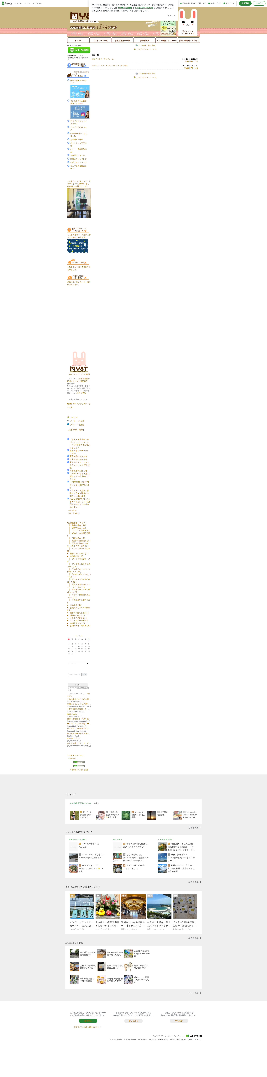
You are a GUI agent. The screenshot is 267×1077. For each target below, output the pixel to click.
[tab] (80, 803)
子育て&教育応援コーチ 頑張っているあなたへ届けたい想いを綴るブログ (79, 709)
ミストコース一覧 (100, 41)
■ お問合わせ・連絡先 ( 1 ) (78, 626)
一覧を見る (72, 510)
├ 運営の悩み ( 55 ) (76, 528)
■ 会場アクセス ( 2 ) (76, 623)
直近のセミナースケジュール (103, 59)
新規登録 (245, 3)
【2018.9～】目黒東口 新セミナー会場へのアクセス (79, 476)
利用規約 (143, 1040)
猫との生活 (117, 839)
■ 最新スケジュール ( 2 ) (77, 554)
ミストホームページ (75, 755)
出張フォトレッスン (78, 162)
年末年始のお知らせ (78, 459)
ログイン (259, 3)
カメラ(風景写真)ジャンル (80, 803)
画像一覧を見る (73, 513)
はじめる (88, 1021)
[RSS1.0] (79, 762)
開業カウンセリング (78, 159)
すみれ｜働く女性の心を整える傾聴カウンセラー (79, 699)
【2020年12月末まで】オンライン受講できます (80, 485)
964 (187, 68)
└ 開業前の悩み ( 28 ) (77, 543)
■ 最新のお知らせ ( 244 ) (77, 613)
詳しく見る (133, 1021)
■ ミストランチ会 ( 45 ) (77, 620)
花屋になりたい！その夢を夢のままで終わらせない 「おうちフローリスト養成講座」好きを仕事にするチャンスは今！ (79, 704)
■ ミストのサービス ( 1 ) (77, 546)
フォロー (78, 685)
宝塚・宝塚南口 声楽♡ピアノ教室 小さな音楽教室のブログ (79, 719)
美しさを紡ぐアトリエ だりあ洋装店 (79, 743)
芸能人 (96, 803)
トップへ (78, 41)
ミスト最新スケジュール (167, 41)
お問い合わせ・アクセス (189, 41)
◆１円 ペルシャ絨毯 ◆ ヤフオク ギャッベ (79, 724)
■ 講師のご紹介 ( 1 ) (76, 615)
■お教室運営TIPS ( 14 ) (76, 523)
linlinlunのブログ (73, 738)
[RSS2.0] (79, 766)
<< (76, 636)
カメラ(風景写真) (165, 839)
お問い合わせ (131, 1040)
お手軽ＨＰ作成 (76, 140)
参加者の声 (144, 41)
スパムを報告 (117, 1040)
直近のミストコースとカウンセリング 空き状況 (80, 465)
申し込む (179, 1021)
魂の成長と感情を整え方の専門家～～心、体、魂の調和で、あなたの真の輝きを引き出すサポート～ (79, 733)
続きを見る (81, 393)
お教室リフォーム (77, 155)
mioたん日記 (72, 714)
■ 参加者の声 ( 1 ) (75, 556)
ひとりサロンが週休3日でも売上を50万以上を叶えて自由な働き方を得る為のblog (79, 728)
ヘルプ (199, 1040)
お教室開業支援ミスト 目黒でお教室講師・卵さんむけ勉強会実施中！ (135, 30)
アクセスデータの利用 (159, 1040)
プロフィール (73, 374)
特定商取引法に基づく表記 (182, 1040)
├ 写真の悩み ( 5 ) (76, 538)
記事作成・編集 (76, 429)
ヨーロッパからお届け (78, 839)
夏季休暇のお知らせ (78, 456)
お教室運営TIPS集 (122, 41)
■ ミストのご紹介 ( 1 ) (76, 618)
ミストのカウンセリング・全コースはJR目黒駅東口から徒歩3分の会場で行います (79, 183)
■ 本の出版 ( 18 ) (74, 605)
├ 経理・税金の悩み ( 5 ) (78, 541)
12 (188, 61)
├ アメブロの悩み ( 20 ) (78, 530)
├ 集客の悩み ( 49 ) (76, 525)
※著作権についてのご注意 (79, 770)
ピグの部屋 (85, 374)
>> (82, 636)
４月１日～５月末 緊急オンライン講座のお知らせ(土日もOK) (79, 493)
